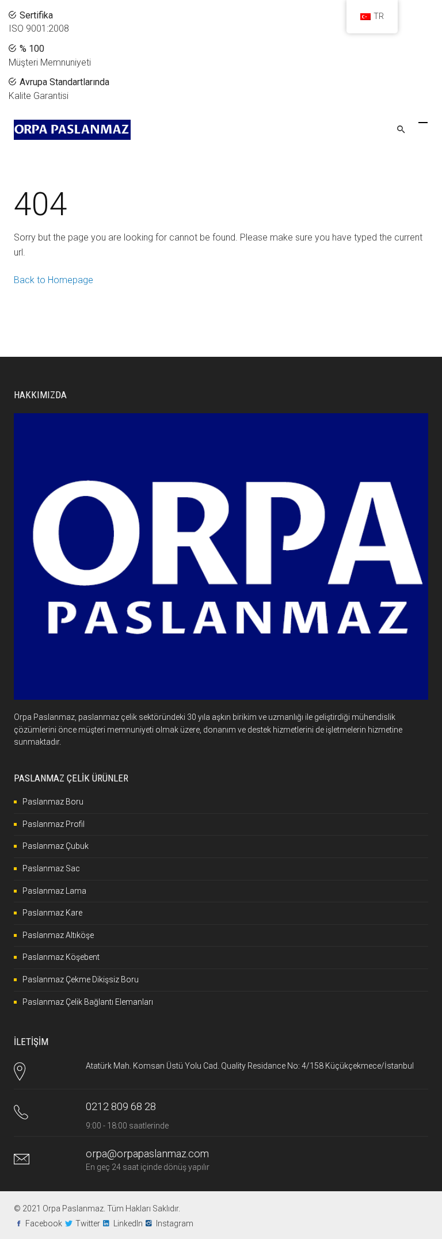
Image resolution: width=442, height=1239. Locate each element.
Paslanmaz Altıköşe (58, 935)
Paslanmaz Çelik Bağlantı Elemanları (87, 1002)
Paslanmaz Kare (52, 912)
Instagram (174, 1223)
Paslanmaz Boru (52, 801)
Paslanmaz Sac (51, 868)
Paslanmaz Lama (54, 890)
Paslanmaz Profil (53, 824)
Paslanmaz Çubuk (55, 846)
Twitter (87, 1223)
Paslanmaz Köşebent (61, 957)
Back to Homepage (53, 280)
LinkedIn (128, 1223)
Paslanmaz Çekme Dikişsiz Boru (80, 979)
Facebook (43, 1223)
